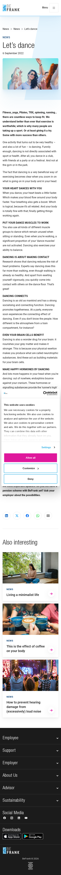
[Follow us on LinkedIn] (19, 818)
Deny (31, 478)
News (6, 37)
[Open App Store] (12, 836)
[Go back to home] (11, 8)
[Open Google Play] (32, 836)
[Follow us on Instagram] (12, 818)
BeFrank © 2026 (30, 858)
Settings (46, 447)
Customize (29, 468)
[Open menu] (53, 7)
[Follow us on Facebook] (5, 818)
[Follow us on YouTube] (26, 818)
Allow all (30, 457)
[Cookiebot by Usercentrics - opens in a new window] (43, 393)
